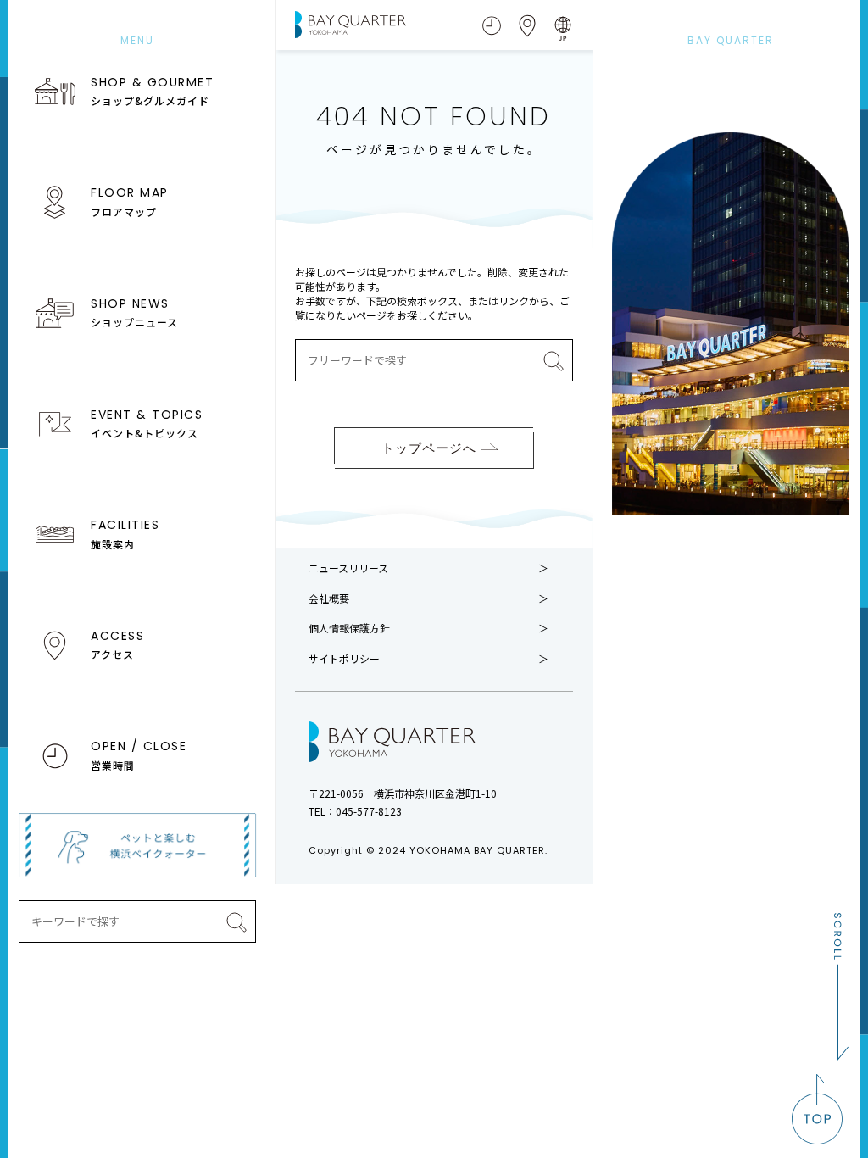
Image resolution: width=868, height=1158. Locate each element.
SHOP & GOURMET (152, 91)
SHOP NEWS (134, 312)
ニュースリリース (348, 568)
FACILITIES (125, 533)
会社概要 (329, 598)
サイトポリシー (344, 658)
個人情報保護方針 (349, 628)
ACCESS (117, 644)
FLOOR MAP (130, 201)
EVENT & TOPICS (147, 423)
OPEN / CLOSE (138, 754)
